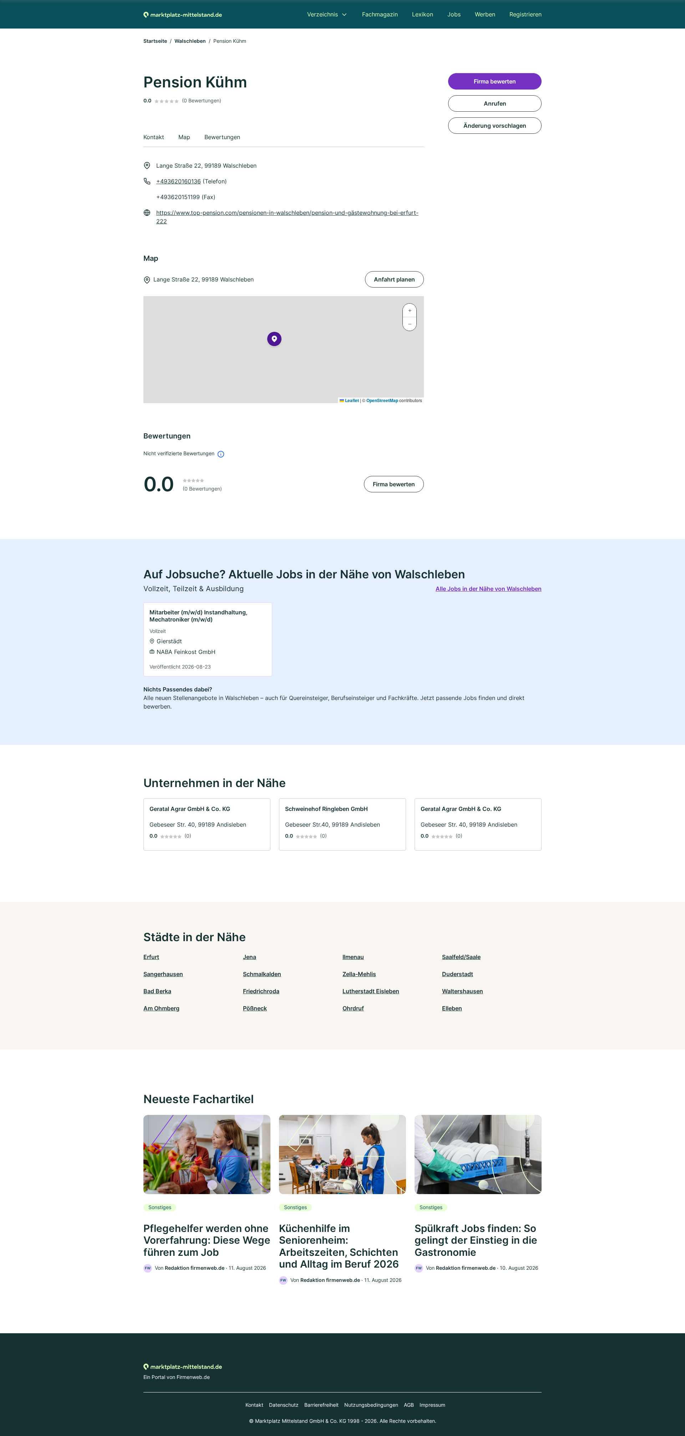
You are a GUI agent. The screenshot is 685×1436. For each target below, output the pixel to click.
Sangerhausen (163, 974)
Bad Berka (157, 991)
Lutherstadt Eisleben (370, 991)
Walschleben (190, 41)
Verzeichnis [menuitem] (322, 14)
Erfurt (151, 956)
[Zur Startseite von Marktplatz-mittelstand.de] (182, 14)
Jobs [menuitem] (454, 14)
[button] (274, 340)
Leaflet (351, 400)
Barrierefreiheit (321, 1405)
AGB (409, 1405)
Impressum (432, 1405)
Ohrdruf (353, 1008)
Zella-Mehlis (359, 974)
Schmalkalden (262, 974)
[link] (207, 639)
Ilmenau (353, 956)
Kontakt (254, 1405)
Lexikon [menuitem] (422, 14)
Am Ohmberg (161, 1008)
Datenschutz (284, 1405)
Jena (249, 956)
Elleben (452, 1008)
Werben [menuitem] (485, 14)
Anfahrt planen (394, 279)
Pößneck (255, 1008)
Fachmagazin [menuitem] (380, 14)
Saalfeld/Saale (461, 956)
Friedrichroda (261, 991)
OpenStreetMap (382, 400)
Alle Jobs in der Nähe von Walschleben (489, 588)
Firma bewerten (394, 484)
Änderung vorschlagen (494, 125)
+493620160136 (178, 181)
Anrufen (495, 103)
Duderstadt (457, 974)
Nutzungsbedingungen (371, 1405)
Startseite (155, 41)
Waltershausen (462, 991)
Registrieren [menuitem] (525, 14)
